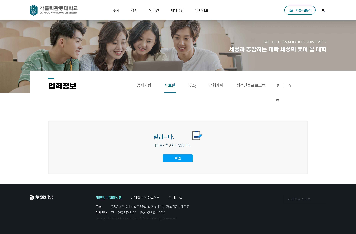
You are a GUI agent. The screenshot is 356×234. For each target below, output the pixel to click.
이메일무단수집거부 (145, 197)
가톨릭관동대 (303, 10)
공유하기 (278, 85)
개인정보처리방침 (108, 197)
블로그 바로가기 (321, 210)
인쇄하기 (278, 100)
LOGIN (323, 18)
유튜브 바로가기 (310, 210)
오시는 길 (175, 197)
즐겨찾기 (290, 85)
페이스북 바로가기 (287, 210)
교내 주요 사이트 (298, 198)
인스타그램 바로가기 (298, 210)
